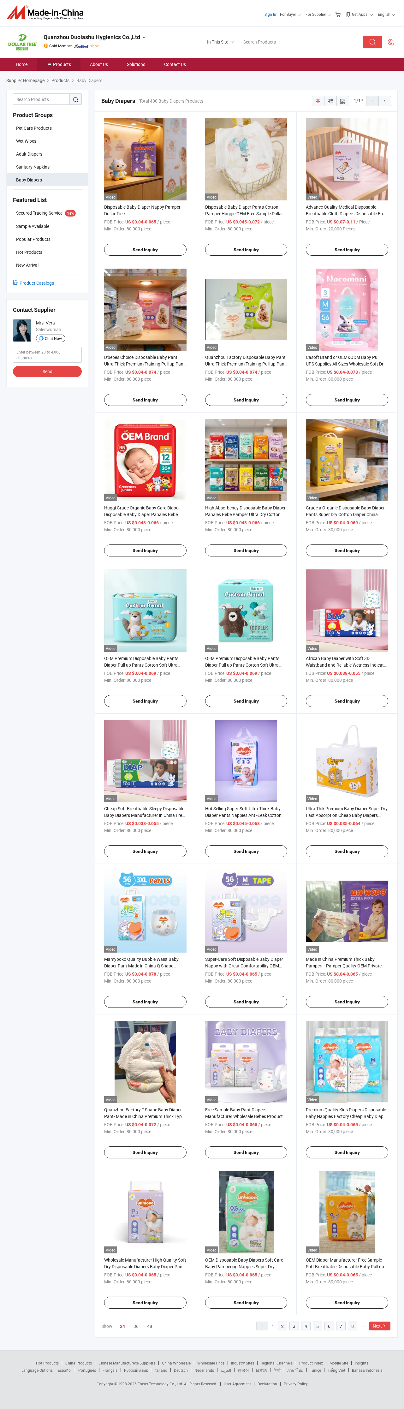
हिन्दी (277, 1370)
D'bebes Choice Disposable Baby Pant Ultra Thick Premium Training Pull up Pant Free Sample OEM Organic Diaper (144, 363)
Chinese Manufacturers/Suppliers (126, 1362)
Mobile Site (339, 1362)
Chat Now (53, 338)
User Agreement (237, 1383)
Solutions (136, 64)
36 (136, 1326)
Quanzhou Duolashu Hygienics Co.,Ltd (92, 37)
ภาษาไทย (295, 1370)
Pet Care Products (34, 128)
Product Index (311, 1362)
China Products (78, 1362)
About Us (99, 64)
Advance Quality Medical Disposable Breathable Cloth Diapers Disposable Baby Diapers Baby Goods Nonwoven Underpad (347, 213)
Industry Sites (242, 1362)
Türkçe (315, 1370)
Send (47, 371)
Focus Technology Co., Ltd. (161, 1383)
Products (62, 64)
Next (377, 1326)
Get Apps (359, 14)
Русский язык (136, 1370)
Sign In (270, 14)
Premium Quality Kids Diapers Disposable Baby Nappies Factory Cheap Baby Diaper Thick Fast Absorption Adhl (346, 1116)
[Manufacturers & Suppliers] (46, 12)
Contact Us (175, 64)
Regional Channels (277, 1362)
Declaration (267, 1383)
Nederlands (204, 1370)
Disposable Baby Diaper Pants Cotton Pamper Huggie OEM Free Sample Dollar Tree (244, 213)
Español (65, 1370)
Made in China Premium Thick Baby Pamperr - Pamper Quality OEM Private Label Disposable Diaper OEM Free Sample (347, 965)
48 (149, 1326)
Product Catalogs (37, 283)
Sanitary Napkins (33, 167)
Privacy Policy (296, 1383)
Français (110, 1370)
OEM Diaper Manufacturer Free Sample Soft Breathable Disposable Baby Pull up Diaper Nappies (345, 1266)
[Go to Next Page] (385, 101)
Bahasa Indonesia (367, 1370)
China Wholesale (176, 1362)
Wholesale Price (210, 1362)
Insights (361, 1362)
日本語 (261, 1370)
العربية (226, 1370)
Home (21, 64)
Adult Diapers (29, 154)
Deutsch (181, 1370)
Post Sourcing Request (391, 42)
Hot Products (47, 1362)
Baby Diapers (29, 180)
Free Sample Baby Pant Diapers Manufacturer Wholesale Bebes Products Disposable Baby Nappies (245, 1116)
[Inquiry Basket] (339, 14)
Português (87, 1370)
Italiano (160, 1370)
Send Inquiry (145, 249)
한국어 (243, 1370)
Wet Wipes (26, 141)
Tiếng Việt (336, 1370)
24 (122, 1326)
